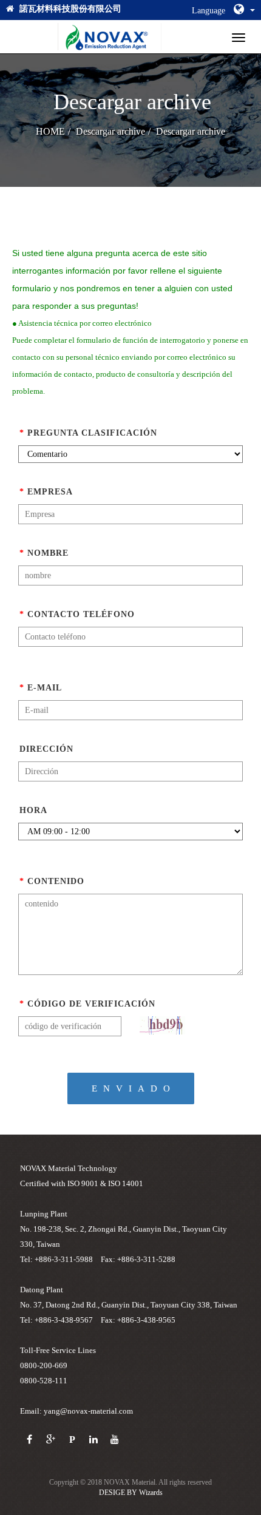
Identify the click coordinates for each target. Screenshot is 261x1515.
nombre (44, 553)
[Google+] (50, 1440)
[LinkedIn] (93, 1440)
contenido (51, 881)
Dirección (46, 749)
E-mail (40, 687)
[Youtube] (114, 1440)
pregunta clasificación (88, 432)
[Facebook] (29, 1440)
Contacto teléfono (77, 614)
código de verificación (87, 1003)
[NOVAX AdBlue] (109, 36)
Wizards (151, 1492)
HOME (50, 131)
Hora (33, 810)
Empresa (46, 491)
